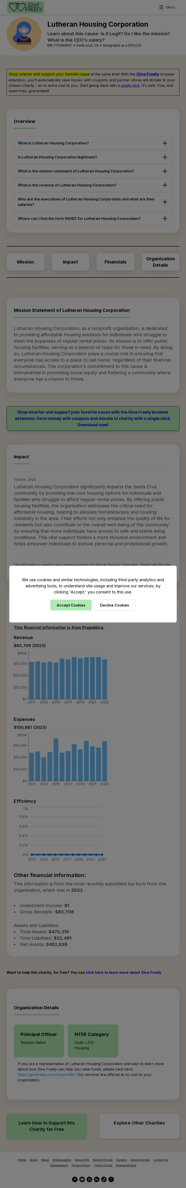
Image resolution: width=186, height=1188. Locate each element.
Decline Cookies (114, 605)
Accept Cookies (71, 605)
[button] (93, 594)
